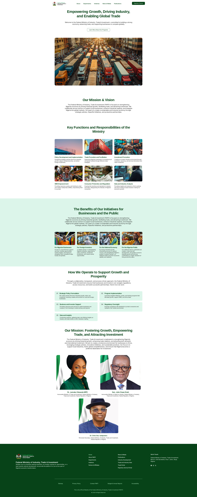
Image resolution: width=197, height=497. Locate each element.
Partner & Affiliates (94, 465)
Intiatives (97, 3)
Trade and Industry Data (125, 462)
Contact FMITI (94, 483)
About (78, 3)
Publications (117, 3)
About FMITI (92, 457)
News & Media (107, 3)
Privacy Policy (76, 483)
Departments (87, 3)
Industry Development (124, 460)
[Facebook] (151, 465)
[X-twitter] (155, 465)
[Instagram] (153, 465)
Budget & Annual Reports (115, 483)
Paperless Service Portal (125, 467)
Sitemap (60, 483)
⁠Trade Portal (121, 465)
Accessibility (135, 483)
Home (90, 454)
